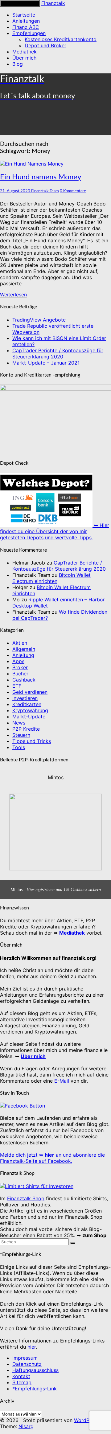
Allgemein (23, 649)
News (18, 723)
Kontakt (21, 1376)
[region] (55, 834)
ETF (16, 686)
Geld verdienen (29, 692)
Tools (18, 747)
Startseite (23, 15)
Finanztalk (53, 3)
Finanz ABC (25, 27)
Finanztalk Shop (25, 1198)
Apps (18, 661)
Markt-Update (28, 716)
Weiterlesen (13, 294)
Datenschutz (27, 1364)
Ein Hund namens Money (40, 177)
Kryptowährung (30, 710)
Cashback (23, 680)
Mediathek (24, 52)
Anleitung (23, 655)
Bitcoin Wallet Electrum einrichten (51, 578)
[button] (55, 824)
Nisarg (26, 1426)
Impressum (25, 1358)
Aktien (19, 643)
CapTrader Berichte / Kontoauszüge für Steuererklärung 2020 (57, 353)
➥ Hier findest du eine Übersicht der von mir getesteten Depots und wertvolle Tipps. (54, 531)
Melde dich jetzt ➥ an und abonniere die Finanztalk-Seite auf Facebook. (52, 1158)
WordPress (86, 1420)
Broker (20, 667)
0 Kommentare (73, 191)
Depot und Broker (45, 45)
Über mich (24, 58)
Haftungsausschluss (35, 1370)
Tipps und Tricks (31, 741)
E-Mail (61, 1081)
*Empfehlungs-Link (34, 1388)
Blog (17, 64)
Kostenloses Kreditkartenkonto (61, 39)
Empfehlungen (29, 33)
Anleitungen (26, 21)
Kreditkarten (26, 704)
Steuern (21, 735)
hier (31, 1347)
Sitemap (21, 1382)
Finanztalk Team (45, 191)
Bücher (20, 673)
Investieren (25, 698)
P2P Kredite (26, 729)
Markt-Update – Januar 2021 (46, 363)
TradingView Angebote (39, 320)
